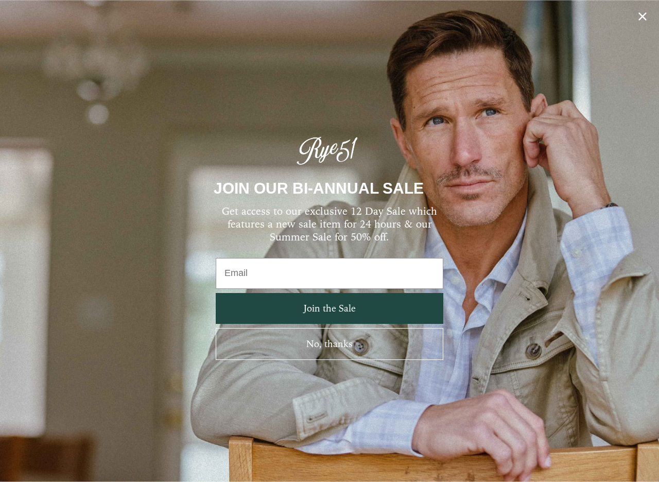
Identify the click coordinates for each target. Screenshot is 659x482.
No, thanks (329, 344)
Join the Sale (330, 308)
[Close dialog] (642, 16)
